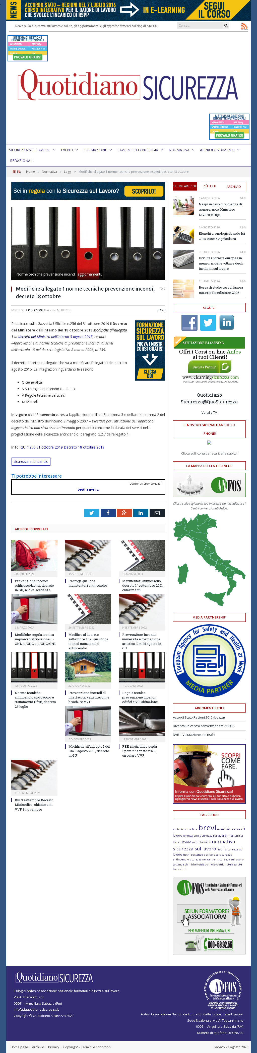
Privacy (53, 1047)
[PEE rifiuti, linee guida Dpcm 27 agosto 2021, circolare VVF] (142, 721)
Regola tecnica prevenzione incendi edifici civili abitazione (140, 697)
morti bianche (201, 842)
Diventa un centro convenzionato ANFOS (204, 726)
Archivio (234, 186)
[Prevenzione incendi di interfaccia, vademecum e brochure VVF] (88, 667)
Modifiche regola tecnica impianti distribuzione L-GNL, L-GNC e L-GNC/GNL (35, 639)
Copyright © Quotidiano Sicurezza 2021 (44, 1015)
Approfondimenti (217, 149)
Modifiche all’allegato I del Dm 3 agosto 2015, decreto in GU (89, 751)
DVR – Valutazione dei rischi (194, 734)
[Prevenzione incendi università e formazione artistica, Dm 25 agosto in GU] (142, 609)
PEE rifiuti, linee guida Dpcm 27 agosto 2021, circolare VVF (139, 751)
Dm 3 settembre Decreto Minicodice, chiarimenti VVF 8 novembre (34, 804)
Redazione (35, 310)
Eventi (67, 149)
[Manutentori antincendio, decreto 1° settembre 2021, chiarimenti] (142, 555)
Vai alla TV (209, 412)
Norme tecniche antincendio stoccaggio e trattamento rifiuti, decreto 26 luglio (35, 699)
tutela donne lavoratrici (211, 864)
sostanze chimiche (185, 864)
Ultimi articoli (185, 186)
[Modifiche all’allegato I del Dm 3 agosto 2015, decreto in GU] (88, 721)
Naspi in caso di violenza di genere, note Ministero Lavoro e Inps (220, 209)
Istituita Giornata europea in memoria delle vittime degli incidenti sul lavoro (221, 263)
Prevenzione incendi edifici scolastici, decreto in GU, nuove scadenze (34, 585)
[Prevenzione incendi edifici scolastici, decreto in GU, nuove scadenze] (34, 555)
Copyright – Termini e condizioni (87, 1047)
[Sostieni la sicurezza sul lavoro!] (209, 802)
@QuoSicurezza (220, 402)
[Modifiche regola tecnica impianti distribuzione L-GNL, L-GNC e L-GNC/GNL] (34, 609)
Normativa (179, 149)
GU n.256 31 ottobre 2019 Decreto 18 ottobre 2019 (62, 447)
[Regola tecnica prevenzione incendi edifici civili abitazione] (142, 667)
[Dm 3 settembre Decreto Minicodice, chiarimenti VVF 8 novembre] (34, 775)
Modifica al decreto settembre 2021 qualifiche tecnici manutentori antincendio (88, 641)
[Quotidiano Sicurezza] (128, 87)
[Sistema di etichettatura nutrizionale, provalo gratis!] (28, 59)
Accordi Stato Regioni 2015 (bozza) (199, 717)
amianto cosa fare (185, 829)
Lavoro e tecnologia (137, 149)
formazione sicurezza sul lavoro (204, 835)
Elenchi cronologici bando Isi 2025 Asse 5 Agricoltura (222, 236)
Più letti (209, 186)
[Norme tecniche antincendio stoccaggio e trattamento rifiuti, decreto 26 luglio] (34, 667)
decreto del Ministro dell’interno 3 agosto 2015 (55, 336)
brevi (207, 827)
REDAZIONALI (21, 160)
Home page (19, 1047)
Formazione (95, 149)
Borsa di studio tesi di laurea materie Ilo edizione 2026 (221, 290)
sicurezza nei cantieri (203, 859)
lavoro (186, 842)
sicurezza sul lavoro (230, 859)
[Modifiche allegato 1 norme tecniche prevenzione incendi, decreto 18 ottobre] (88, 244)
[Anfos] (209, 953)
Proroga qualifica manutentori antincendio (88, 583)
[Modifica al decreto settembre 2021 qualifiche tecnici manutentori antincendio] (88, 609)
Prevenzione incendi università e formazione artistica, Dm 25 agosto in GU (141, 641)
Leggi (161, 310)
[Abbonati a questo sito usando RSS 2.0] (244, 26)
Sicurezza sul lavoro (29, 149)
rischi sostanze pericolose (201, 854)
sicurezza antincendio (31, 461)
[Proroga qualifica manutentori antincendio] (88, 555)
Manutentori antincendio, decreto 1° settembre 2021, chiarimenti (142, 585)
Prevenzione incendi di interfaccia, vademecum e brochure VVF (89, 697)
